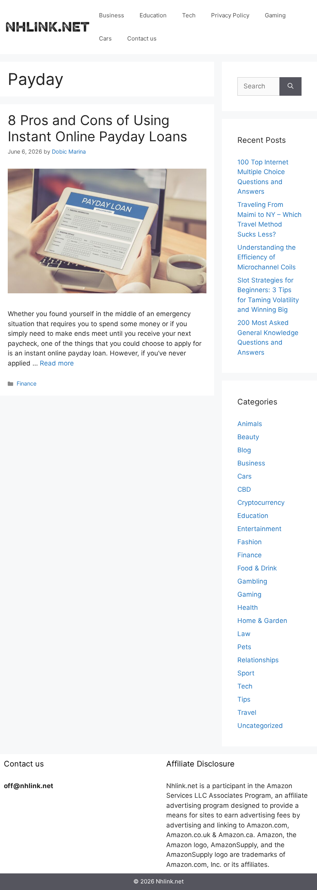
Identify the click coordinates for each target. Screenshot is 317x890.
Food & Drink (257, 568)
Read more (57, 363)
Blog (244, 450)
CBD (244, 489)
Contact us (142, 38)
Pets (244, 647)
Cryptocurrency (261, 502)
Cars (105, 38)
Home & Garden (262, 620)
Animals (249, 424)
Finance (26, 383)
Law (244, 634)
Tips (244, 699)
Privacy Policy (230, 15)
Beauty (248, 437)
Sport (245, 673)
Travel (246, 712)
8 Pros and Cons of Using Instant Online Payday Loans (97, 128)
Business (111, 15)
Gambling (252, 581)
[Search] (291, 86)
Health (247, 607)
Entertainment (259, 529)
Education (153, 15)
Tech (189, 15)
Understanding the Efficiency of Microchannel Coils (266, 257)
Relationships (258, 660)
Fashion (249, 542)
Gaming (275, 15)
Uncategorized (260, 725)
